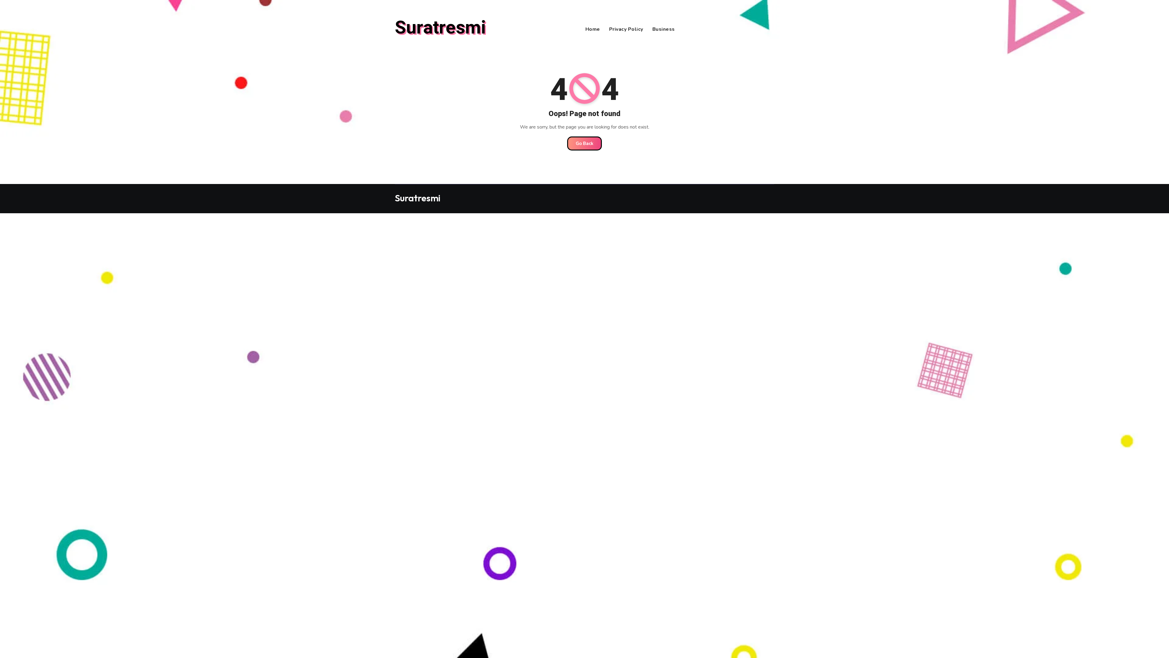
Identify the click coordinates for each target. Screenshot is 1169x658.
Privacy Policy (626, 29)
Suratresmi (440, 27)
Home (592, 29)
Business (663, 29)
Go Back (584, 143)
